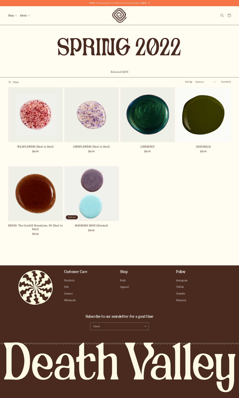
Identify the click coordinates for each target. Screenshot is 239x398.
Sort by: (188, 81)
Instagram (182, 280)
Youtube (180, 293)
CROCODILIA (203, 146)
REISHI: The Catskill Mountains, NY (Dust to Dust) (35, 227)
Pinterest (181, 300)
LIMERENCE (147, 146)
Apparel (124, 286)
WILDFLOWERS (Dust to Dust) (35, 146)
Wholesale (70, 300)
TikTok (180, 286)
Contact (68, 293)
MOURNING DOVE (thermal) (91, 225)
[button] (12, 15)
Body (123, 280)
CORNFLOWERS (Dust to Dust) (91, 146)
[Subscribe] (145, 326)
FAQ (66, 286)
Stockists (69, 280)
